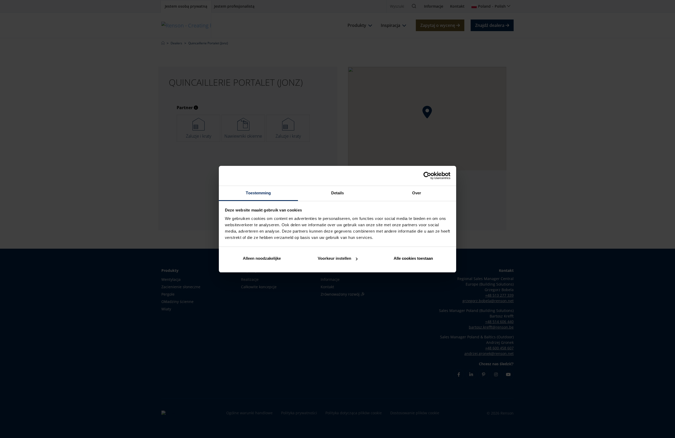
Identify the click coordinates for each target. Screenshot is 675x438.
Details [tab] (337, 193)
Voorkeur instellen (334, 258)
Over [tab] (416, 193)
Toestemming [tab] (258, 193)
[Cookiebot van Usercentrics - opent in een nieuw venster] (427, 176)
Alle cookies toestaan (413, 258)
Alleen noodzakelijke (262, 258)
